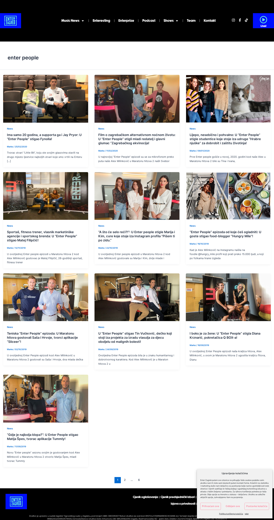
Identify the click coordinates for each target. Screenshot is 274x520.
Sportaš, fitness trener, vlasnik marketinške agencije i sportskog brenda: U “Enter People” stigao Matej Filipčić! (42, 236)
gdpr (247, 514)
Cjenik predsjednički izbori (178, 497)
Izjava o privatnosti (183, 503)
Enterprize (126, 20)
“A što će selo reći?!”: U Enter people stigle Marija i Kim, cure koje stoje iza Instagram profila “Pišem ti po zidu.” (136, 236)
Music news (70, 20)
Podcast (148, 20)
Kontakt (210, 20)
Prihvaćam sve (210, 506)
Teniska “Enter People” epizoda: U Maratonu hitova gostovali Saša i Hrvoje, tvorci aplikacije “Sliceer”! (42, 338)
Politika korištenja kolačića (231, 514)
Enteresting (101, 20)
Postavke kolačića (256, 506)
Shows (169, 20)
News (10, 128)
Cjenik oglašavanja (145, 497)
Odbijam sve (233, 506)
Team (191, 20)
